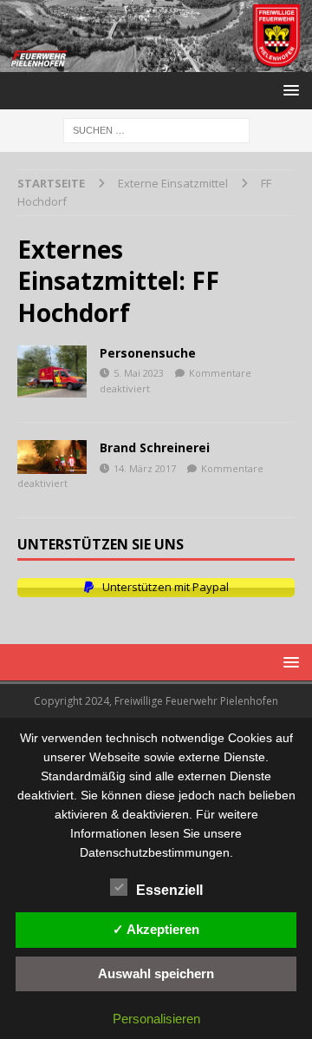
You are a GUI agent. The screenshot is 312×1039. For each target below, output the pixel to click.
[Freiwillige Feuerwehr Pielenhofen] (156, 62)
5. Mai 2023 (139, 372)
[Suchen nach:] (156, 130)
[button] (288, 89)
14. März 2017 (145, 468)
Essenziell (169, 890)
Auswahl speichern (156, 973)
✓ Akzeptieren (156, 929)
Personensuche (148, 353)
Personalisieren (156, 1018)
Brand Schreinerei (155, 447)
